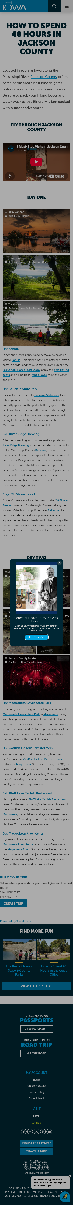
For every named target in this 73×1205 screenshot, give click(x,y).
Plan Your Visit (36, 637)
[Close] (59, 563)
